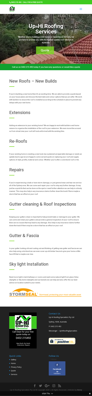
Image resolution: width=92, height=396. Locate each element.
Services (14, 374)
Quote (45, 50)
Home (13, 363)
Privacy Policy (16, 367)
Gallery (13, 359)
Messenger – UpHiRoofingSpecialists (63, 331)
